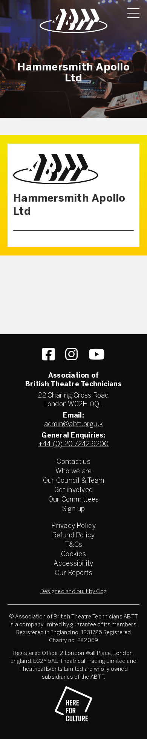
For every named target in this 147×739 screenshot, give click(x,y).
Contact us (73, 462)
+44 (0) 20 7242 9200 (73, 444)
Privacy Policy (73, 526)
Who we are (73, 471)
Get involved (73, 490)
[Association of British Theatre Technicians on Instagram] (71, 354)
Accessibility (73, 564)
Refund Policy (73, 535)
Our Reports (73, 573)
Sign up (73, 509)
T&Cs (73, 545)
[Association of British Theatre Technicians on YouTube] (97, 354)
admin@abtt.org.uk (73, 424)
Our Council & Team (73, 481)
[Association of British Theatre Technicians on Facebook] (48, 354)
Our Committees (73, 500)
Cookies (73, 554)
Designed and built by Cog (73, 591)
